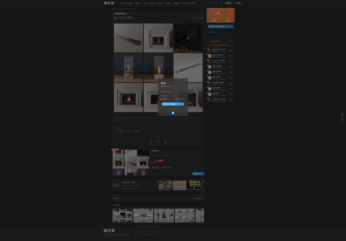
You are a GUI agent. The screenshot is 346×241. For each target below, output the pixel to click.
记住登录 (164, 99)
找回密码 (177, 99)
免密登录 (183, 99)
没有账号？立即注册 (166, 86)
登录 (173, 104)
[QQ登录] (173, 113)
